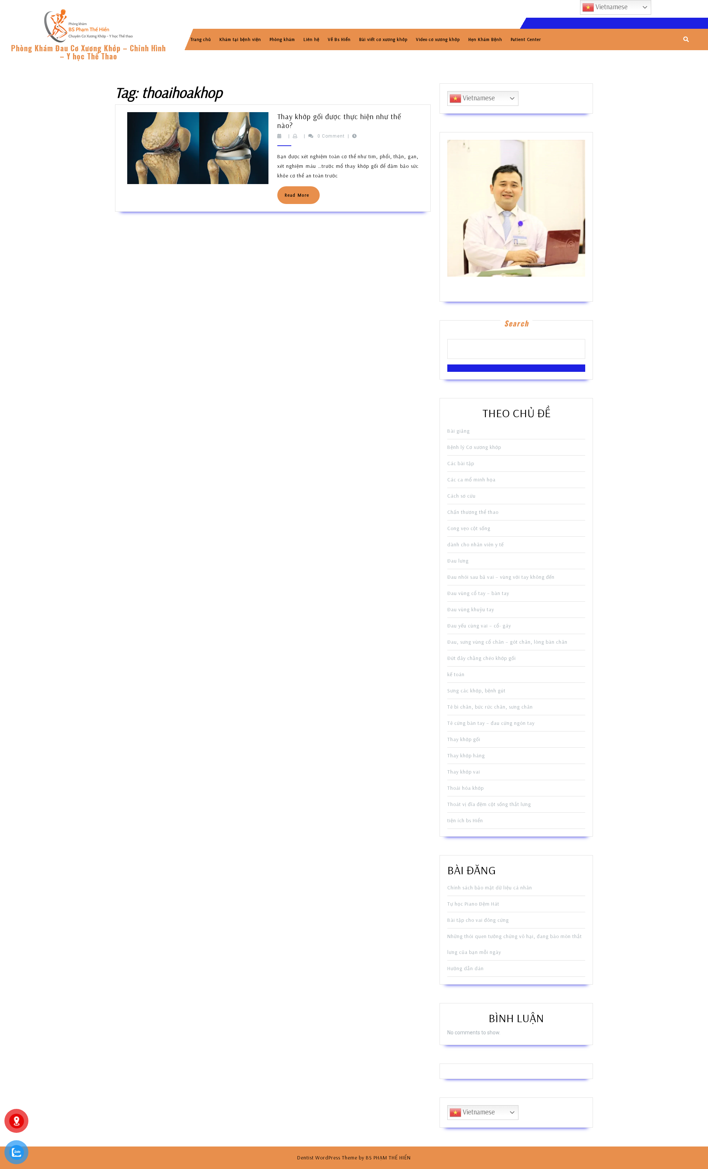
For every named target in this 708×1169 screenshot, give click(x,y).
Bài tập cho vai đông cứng (478, 920)
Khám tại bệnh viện (240, 39)
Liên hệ (311, 39)
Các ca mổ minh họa (471, 479)
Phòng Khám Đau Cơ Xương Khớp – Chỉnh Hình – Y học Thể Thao (88, 52)
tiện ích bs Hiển (465, 820)
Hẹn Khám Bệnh (485, 39)
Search (516, 323)
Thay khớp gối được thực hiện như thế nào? (339, 121)
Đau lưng (458, 560)
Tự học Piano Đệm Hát (473, 903)
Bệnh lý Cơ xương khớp (474, 447)
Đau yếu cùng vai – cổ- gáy (479, 625)
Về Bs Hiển (339, 39)
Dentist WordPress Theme (327, 1157)
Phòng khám (282, 39)
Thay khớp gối (463, 739)
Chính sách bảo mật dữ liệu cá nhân (489, 887)
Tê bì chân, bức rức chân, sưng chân (490, 706)
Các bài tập (460, 463)
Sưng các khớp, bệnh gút (476, 690)
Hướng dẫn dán (465, 968)
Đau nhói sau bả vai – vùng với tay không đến (501, 577)
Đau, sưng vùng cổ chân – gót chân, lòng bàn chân (507, 642)
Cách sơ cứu (461, 495)
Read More (302, 198)
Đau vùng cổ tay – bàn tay (478, 593)
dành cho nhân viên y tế (475, 544)
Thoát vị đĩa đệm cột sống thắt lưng (489, 804)
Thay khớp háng (466, 755)
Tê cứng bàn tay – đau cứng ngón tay (491, 723)
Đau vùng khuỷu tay (470, 609)
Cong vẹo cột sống (468, 528)
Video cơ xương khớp (438, 39)
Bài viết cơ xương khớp (383, 39)
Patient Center (526, 39)
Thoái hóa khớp (465, 788)
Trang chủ (201, 39)
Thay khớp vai (463, 771)
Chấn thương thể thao (473, 512)
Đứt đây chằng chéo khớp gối (481, 658)
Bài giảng (458, 431)
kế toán (456, 674)
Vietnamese (478, 97)
